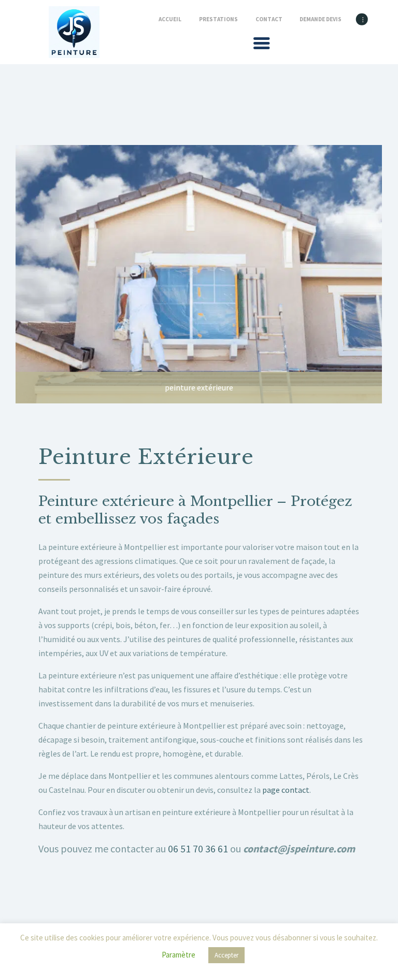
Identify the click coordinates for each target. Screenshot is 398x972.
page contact (285, 790)
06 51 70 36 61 (198, 848)
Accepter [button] (226, 955)
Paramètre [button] (178, 955)
